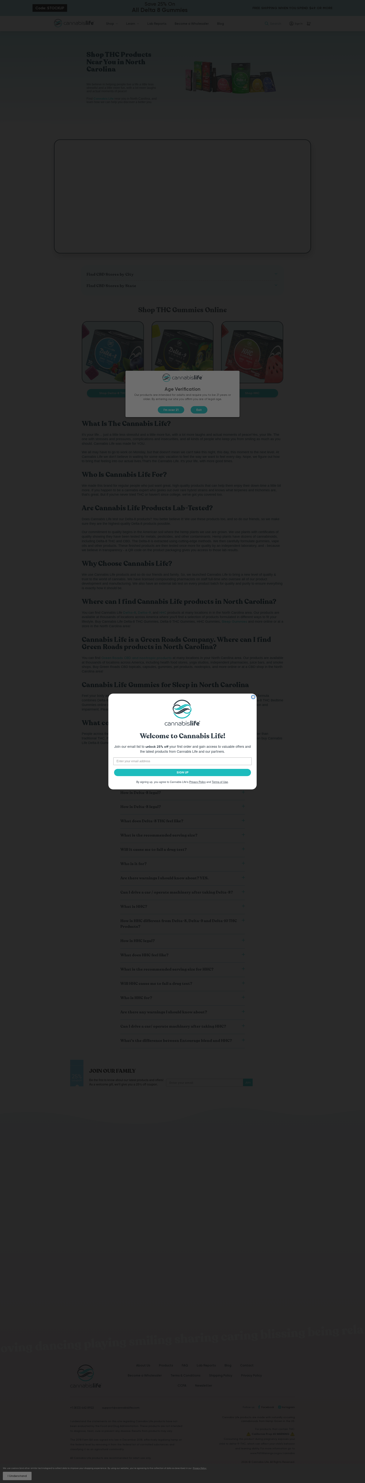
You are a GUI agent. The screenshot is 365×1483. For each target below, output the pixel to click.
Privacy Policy (197, 782)
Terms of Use (220, 782)
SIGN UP (183, 772)
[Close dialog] (253, 697)
